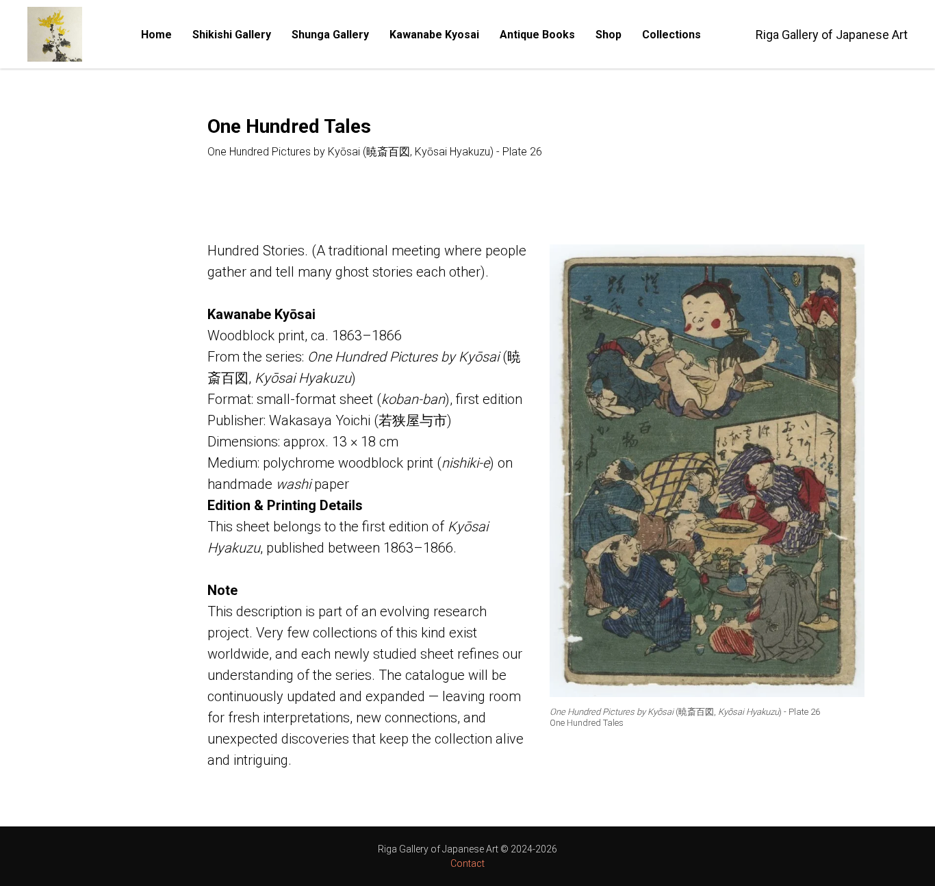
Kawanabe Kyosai (434, 34)
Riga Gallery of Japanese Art (832, 34)
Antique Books (537, 34)
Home (156, 34)
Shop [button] (608, 34)
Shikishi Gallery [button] (231, 34)
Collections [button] (671, 34)
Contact (467, 863)
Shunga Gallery (330, 34)
